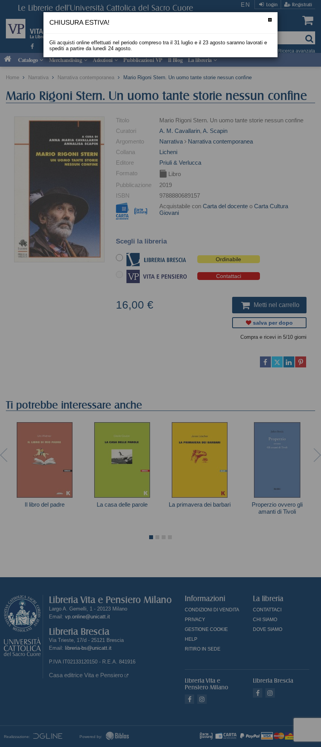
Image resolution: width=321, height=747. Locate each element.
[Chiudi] (270, 20)
